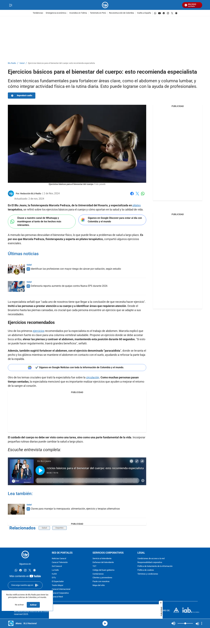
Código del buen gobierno (103, 570)
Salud (22, 63)
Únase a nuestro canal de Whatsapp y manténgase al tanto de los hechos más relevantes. (39, 221)
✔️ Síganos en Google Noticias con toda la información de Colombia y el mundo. (79, 367)
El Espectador (58, 582)
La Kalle (55, 570)
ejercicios (38, 330)
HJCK (54, 574)
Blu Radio (12, 63)
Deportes (59, 528)
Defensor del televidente (103, 562)
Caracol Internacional (61, 589)
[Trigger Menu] (10, 5)
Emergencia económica (56, 13)
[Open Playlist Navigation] (201, 623)
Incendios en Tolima (78, 13)
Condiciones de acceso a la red (150, 559)
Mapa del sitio (99, 585)
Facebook (132, 195)
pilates (137, 205)
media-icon (105, 623)
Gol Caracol (57, 566)
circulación (92, 377)
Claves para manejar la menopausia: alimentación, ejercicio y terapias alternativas (75, 508)
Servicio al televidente (102, 559)
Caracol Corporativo (60, 593)
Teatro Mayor (57, 585)
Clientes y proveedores (102, 578)
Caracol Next (57, 597)
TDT (94, 566)
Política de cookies (145, 570)
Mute (173, 623)
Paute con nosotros (101, 582)
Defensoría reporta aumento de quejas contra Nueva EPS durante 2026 (69, 285)
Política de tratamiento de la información (154, 566)
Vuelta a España (144, 13)
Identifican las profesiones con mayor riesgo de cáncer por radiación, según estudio (76, 268)
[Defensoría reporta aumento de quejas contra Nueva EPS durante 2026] (16, 286)
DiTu (54, 578)
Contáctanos (98, 574)
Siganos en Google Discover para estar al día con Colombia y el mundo (115, 219)
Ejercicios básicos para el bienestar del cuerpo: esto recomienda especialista (61, 63)
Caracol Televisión (60, 562)
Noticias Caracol (59, 559)
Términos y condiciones (147, 574)
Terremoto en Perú (98, 13)
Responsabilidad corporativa (149, 562)
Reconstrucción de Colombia (121, 13)
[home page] (105, 5)
